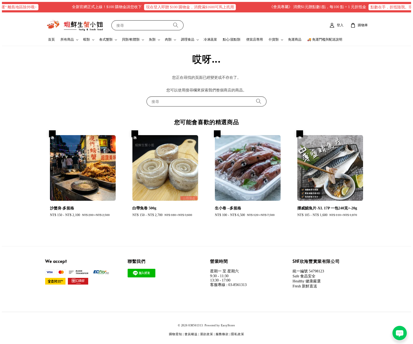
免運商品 (294, 39)
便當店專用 (254, 39)
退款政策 (206, 334)
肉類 (168, 39)
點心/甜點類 (231, 39)
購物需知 (175, 334)
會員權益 (191, 334)
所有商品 (67, 39)
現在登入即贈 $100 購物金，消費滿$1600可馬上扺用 (182, 7)
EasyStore (228, 325)
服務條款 (222, 334)
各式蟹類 (106, 39)
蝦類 (86, 39)
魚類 (152, 39)
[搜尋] (175, 25)
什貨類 (274, 39)
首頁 (51, 39)
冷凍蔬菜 (210, 39)
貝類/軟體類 (131, 39)
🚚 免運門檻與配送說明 (324, 39)
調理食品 (187, 39)
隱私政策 (237, 334)
